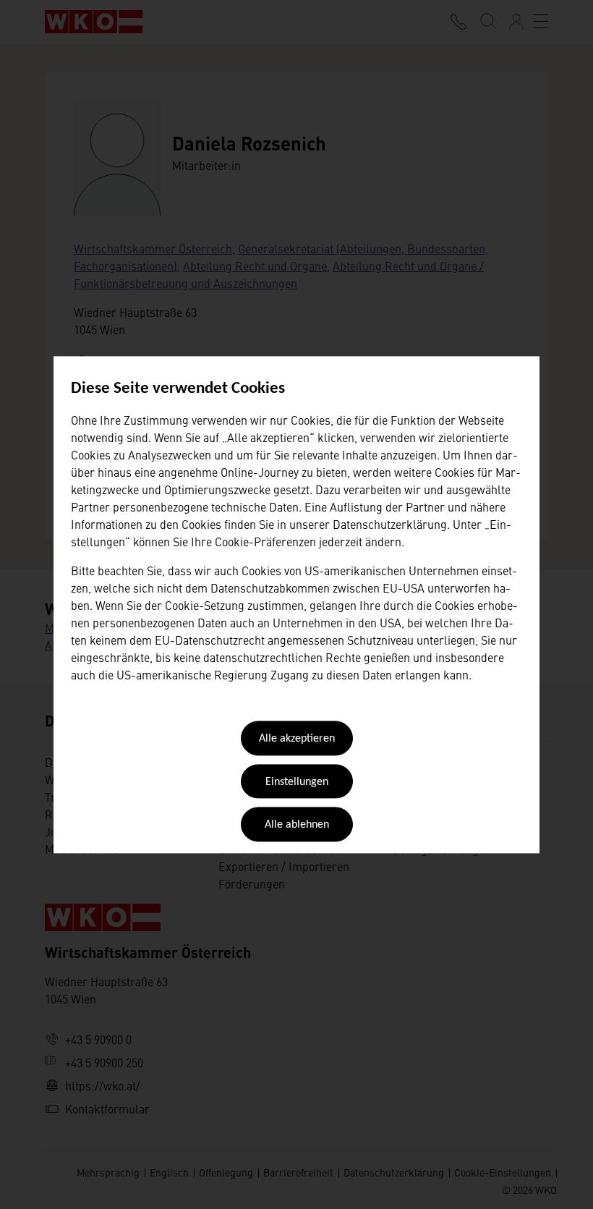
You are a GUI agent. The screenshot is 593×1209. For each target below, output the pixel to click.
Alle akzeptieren (297, 739)
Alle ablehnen (297, 825)
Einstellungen (296, 782)
